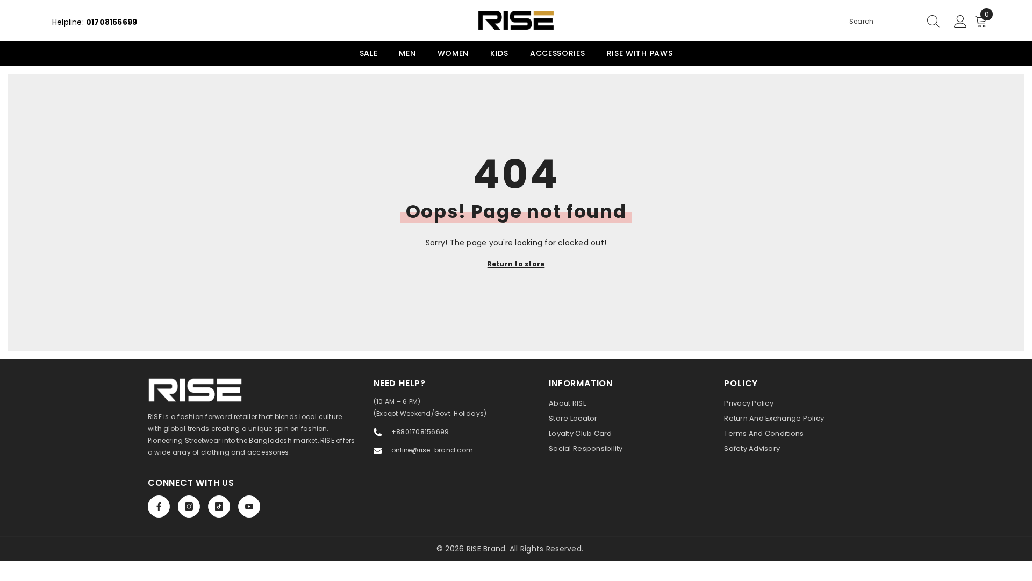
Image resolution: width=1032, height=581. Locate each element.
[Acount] (960, 22)
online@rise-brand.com (432, 450)
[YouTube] (249, 506)
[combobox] (884, 21)
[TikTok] (219, 506)
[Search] (895, 21)
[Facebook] (159, 506)
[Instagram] (189, 506)
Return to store (516, 263)
